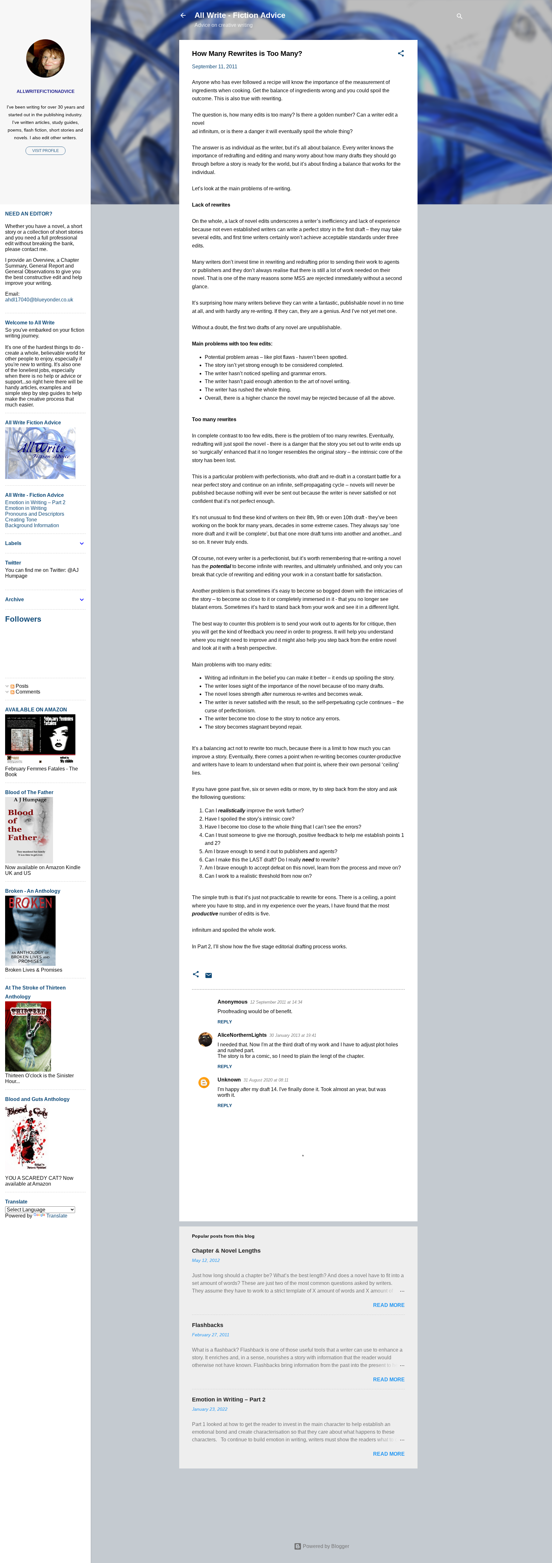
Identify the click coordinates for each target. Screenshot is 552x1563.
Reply (225, 1021)
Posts (21, 686)
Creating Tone (21, 519)
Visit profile (45, 150)
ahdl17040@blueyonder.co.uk (39, 299)
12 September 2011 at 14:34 (276, 1002)
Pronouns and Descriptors (34, 514)
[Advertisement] (443, 135)
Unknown (229, 1079)
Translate (56, 1215)
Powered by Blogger (325, 1546)
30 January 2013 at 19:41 (292, 1035)
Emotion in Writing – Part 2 (228, 1399)
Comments (27, 691)
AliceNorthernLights (242, 1035)
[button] (401, 54)
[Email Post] (208, 977)
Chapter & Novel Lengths (226, 1251)
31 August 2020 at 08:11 (265, 1080)
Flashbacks (207, 1325)
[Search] (460, 17)
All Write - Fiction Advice (240, 15)
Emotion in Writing (26, 508)
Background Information (32, 525)
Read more (389, 1305)
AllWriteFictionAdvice (45, 91)
